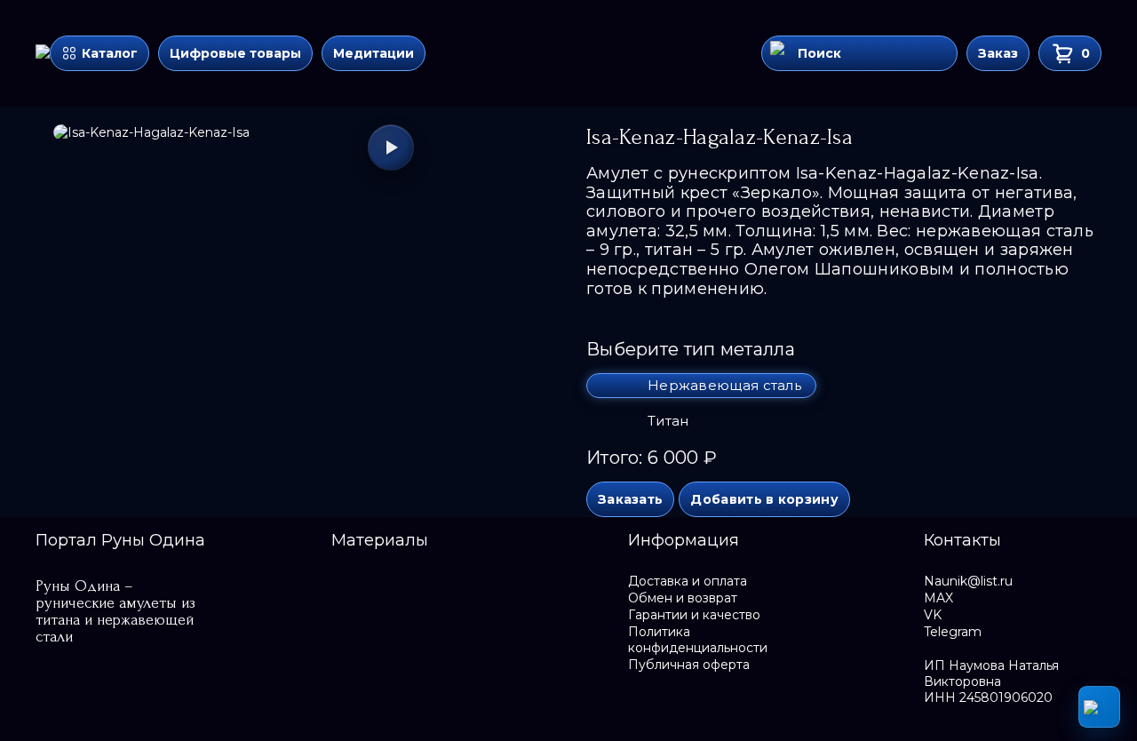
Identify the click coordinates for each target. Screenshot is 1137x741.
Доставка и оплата (687, 581)
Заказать (630, 499)
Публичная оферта (689, 665)
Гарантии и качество (694, 615)
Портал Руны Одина (120, 540)
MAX (938, 598)
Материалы (379, 540)
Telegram (953, 632)
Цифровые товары (235, 53)
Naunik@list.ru (968, 581)
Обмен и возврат (682, 598)
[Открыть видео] (391, 147)
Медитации (373, 53)
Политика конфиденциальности (697, 640)
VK (933, 615)
